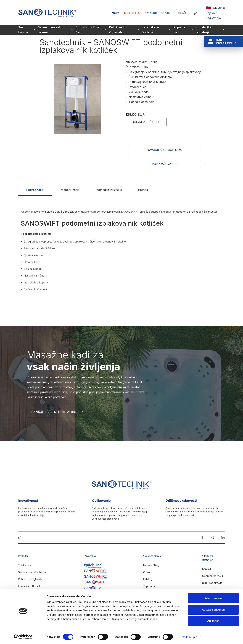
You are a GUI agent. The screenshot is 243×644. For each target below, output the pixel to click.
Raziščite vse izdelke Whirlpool (57, 412)
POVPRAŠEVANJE (164, 164)
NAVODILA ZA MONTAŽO (164, 150)
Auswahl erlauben (213, 609)
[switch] (103, 637)
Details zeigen (188, 636)
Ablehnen (213, 620)
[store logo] (47, 13)
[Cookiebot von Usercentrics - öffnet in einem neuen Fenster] (23, 637)
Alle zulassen (213, 598)
